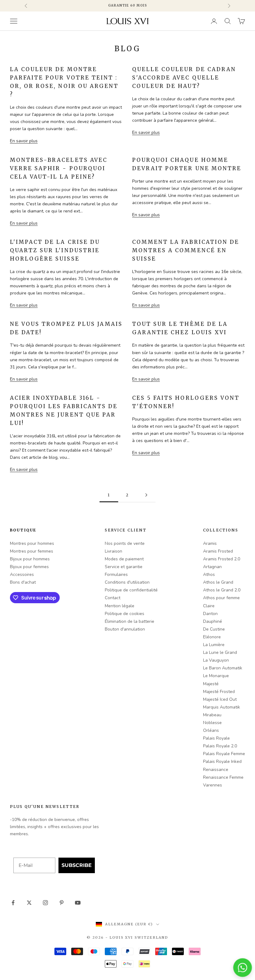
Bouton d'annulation (125, 629)
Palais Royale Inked (222, 761)
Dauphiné (212, 621)
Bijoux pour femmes (29, 567)
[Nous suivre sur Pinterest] (61, 903)
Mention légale (119, 606)
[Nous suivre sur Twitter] (29, 903)
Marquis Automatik (221, 707)
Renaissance (215, 770)
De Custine (214, 629)
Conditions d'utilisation (127, 582)
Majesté (211, 684)
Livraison (113, 551)
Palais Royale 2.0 (220, 746)
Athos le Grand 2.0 (221, 590)
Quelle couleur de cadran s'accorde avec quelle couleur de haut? (184, 77)
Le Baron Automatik (222, 668)
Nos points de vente (125, 543)
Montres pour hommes (32, 543)
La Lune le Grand (220, 652)
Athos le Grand (218, 582)
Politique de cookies (124, 614)
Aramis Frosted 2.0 (221, 559)
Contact (112, 598)
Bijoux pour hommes (30, 559)
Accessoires (22, 574)
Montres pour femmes (31, 551)
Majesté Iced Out (220, 699)
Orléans (211, 730)
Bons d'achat (23, 582)
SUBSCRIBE (77, 865)
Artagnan (212, 567)
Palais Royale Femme (224, 754)
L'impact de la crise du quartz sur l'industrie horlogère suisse (55, 250)
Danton (210, 614)
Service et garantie (123, 567)
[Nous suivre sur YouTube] (78, 903)
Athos (209, 574)
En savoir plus (24, 141)
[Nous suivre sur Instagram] (45, 903)
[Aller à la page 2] (146, 495)
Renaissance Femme (223, 777)
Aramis (210, 543)
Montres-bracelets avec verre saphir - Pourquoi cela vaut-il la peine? (58, 168)
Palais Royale (216, 738)
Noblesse (212, 723)
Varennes (212, 785)
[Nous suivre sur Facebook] (13, 903)
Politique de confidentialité (131, 590)
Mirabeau (212, 715)
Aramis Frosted (218, 551)
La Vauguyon (216, 660)
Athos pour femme (221, 598)
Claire (209, 606)
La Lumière (214, 645)
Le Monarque (216, 676)
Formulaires (116, 574)
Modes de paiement (124, 559)
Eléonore (212, 637)
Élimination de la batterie (129, 621)
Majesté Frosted (219, 692)
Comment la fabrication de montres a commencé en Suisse (185, 250)
